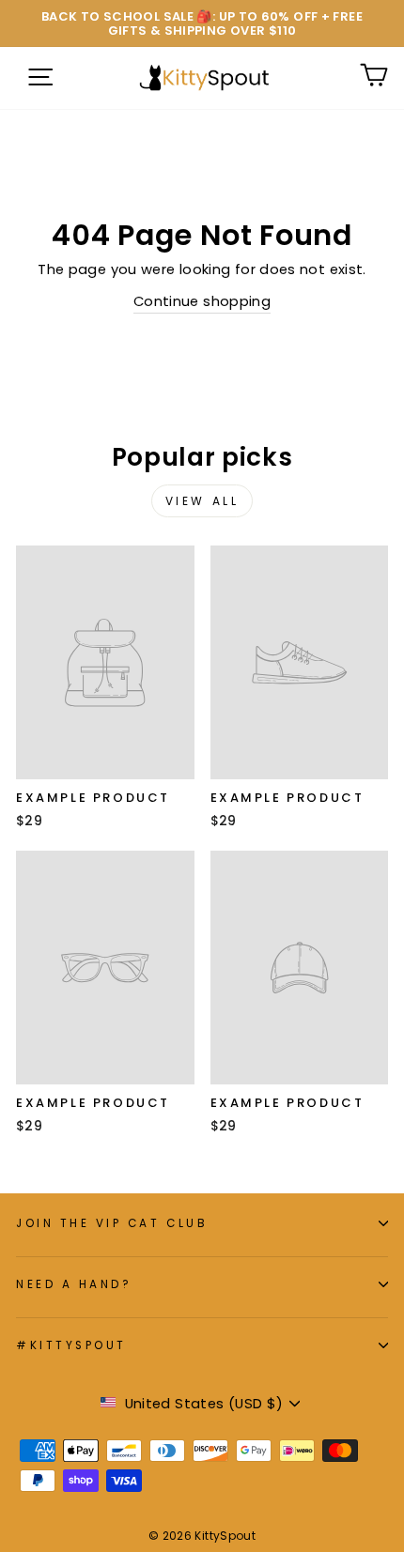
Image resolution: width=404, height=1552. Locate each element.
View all (202, 501)
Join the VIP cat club (112, 1223)
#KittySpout (71, 1345)
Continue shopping (202, 301)
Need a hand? (74, 1284)
